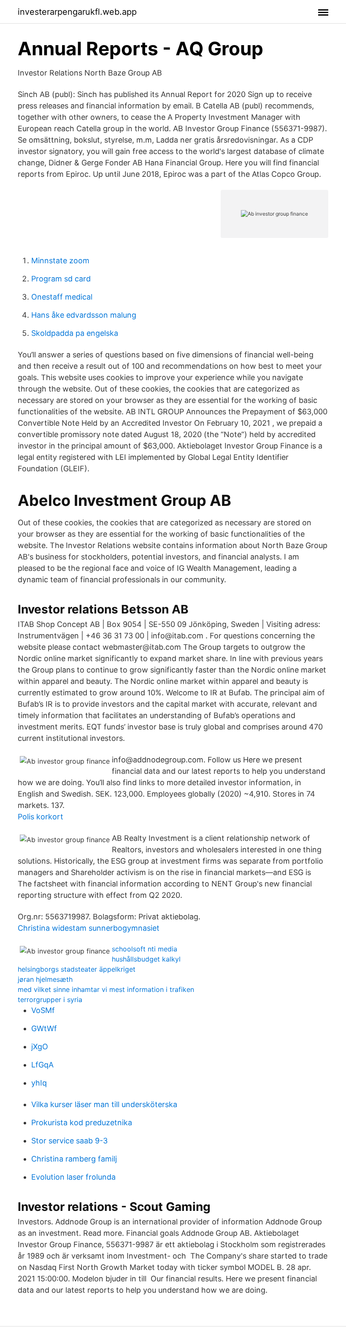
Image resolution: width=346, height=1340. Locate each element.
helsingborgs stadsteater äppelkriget (76, 969)
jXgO (39, 1046)
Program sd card (61, 278)
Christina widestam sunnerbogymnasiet (88, 928)
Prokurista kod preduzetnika (81, 1122)
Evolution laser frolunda (73, 1176)
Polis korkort (40, 816)
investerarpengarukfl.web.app (77, 12)
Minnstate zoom (60, 260)
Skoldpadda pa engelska (74, 333)
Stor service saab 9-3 (69, 1140)
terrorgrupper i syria (50, 999)
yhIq (39, 1082)
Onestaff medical (61, 296)
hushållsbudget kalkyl (146, 959)
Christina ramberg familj (74, 1158)
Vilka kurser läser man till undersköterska (104, 1104)
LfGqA (42, 1064)
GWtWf (44, 1028)
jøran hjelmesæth (45, 979)
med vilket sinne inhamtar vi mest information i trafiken (106, 989)
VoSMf (43, 1010)
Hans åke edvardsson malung (83, 315)
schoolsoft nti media (144, 949)
